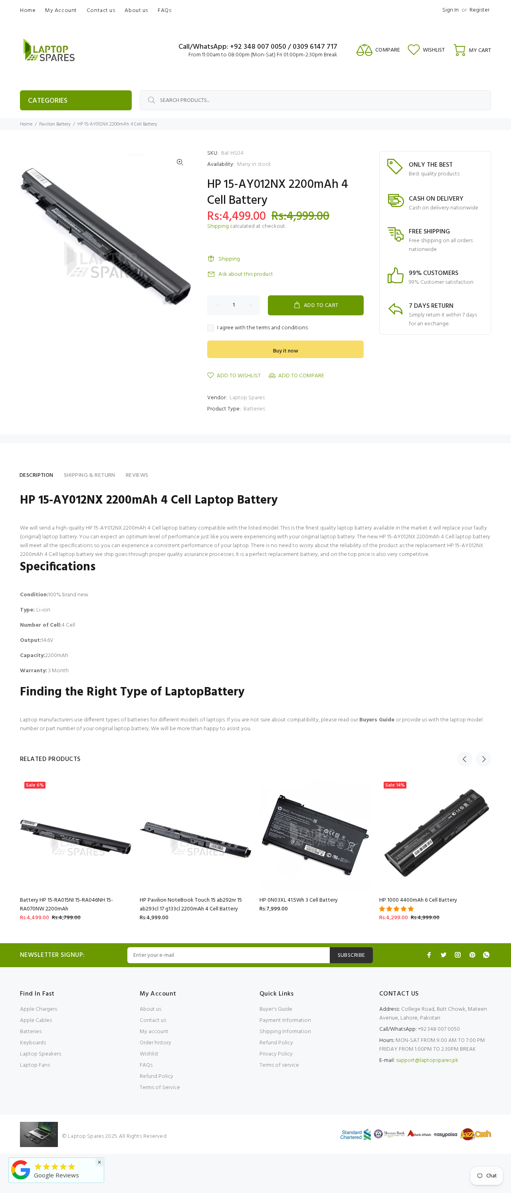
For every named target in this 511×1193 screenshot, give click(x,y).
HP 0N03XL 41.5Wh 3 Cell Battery (298, 900)
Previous (464, 759)
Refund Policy (156, 1076)
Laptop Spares (247, 397)
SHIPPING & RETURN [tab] (89, 475)
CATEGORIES (47, 101)
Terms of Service (160, 1087)
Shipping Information (285, 1031)
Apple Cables (36, 1020)
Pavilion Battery (55, 124)
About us (150, 1009)
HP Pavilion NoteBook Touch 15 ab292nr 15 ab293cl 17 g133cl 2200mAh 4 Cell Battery (191, 905)
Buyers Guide (376, 720)
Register (479, 10)
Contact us (153, 1020)
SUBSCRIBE (351, 955)
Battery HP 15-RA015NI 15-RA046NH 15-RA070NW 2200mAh (66, 905)
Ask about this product (245, 274)
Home (26, 124)
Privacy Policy (276, 1054)
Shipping (218, 226)
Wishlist (149, 1054)
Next (483, 759)
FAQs (146, 1065)
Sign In (450, 10)
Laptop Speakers (40, 1054)
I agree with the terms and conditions (262, 328)
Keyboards (33, 1043)
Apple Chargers (38, 1009)
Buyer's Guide (275, 1009)
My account (154, 1031)
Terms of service (279, 1065)
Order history (155, 1043)
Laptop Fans (35, 1065)
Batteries (254, 409)
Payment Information (285, 1020)
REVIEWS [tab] (137, 475)
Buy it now (285, 351)
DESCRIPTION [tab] (36, 475)
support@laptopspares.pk (427, 1060)
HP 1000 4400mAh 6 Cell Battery (418, 900)
